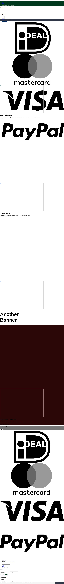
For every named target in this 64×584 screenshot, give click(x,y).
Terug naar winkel (4, 21)
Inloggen (6, 574)
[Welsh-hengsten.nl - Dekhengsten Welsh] (3, 7)
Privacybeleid (4, 560)
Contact (3, 3)
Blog (2, 2)
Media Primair (13, 561)
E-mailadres (2, 579)
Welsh (3, 19)
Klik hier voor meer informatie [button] (29, 582)
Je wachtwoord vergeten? (4, 575)
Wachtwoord (2, 572)
